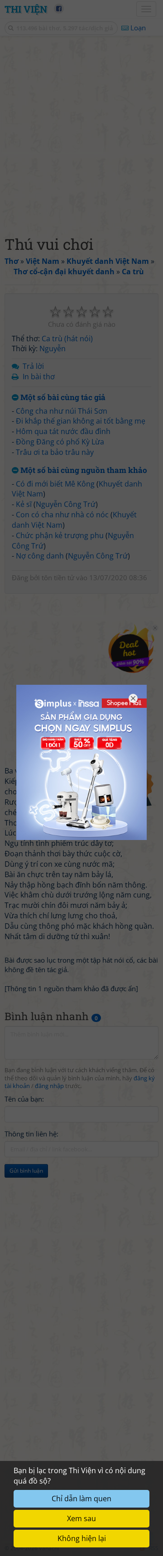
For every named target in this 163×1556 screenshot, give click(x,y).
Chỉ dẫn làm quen (81, 1498)
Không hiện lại (82, 1538)
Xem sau (81, 1518)
